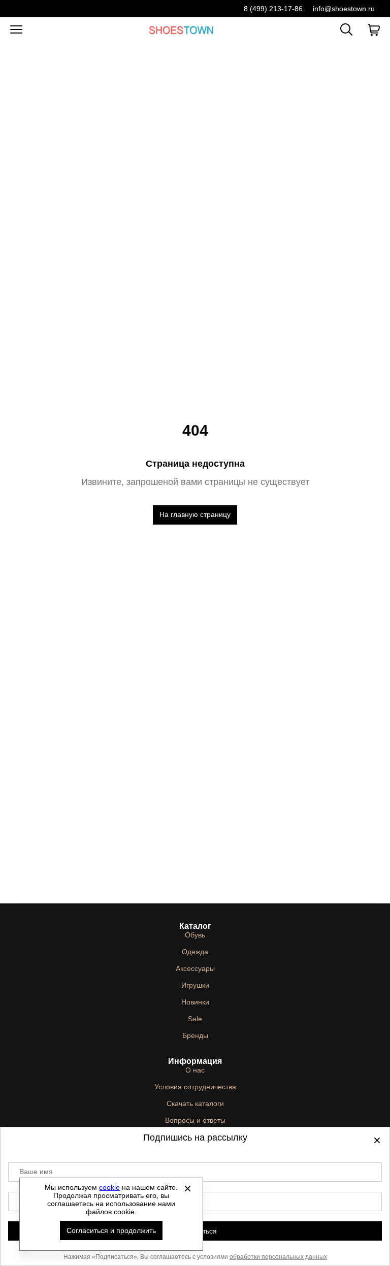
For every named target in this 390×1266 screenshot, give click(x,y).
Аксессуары (195, 968)
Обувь (195, 935)
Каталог (195, 926)
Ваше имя (36, 1171)
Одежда (195, 952)
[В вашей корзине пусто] (374, 30)
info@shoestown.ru (344, 9)
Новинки (195, 1002)
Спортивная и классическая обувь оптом (181, 29)
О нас (195, 1070)
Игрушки (195, 985)
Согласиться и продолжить (111, 1230)
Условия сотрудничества (195, 1087)
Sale (195, 1019)
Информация (195, 1061)
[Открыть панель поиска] (346, 29)
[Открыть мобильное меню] (16, 30)
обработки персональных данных (278, 1256)
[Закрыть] (187, 1188)
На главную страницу (195, 514)
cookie (109, 1187)
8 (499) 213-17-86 (273, 9)
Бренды (195, 1035)
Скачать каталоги (195, 1103)
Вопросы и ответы (195, 1120)
